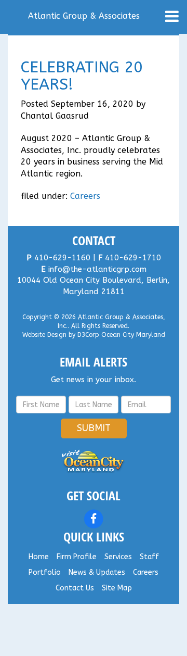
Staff (149, 556)
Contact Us (75, 588)
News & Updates (97, 572)
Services (118, 556)
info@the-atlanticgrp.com (97, 269)
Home (39, 556)
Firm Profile (77, 556)
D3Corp (88, 334)
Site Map (117, 588)
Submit (94, 428)
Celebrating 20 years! (82, 76)
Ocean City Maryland (133, 334)
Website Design (44, 334)
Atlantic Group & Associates (84, 16)
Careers (85, 196)
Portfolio (45, 572)
